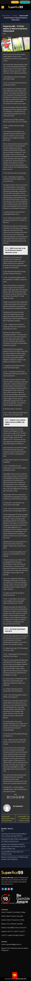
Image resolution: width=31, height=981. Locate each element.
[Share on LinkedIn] (23, 797)
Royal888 (10, 927)
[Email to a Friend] (17, 797)
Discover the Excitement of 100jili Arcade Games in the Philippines (14, 858)
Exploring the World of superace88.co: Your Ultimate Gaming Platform (14, 835)
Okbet (8, 916)
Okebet (4, 927)
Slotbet (3, 920)
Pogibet (4, 931)
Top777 (16, 931)
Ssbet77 (22, 935)
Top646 (9, 935)
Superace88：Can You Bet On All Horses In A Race (24, 818)
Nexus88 (20, 916)
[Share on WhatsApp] (8, 797)
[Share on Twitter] (14, 797)
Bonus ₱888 (25, 2)
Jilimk (17, 927)
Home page (6, 15)
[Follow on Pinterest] (8, 889)
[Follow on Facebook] (2, 889)
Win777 (10, 931)
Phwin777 (23, 927)
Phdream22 (15, 920)
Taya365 (16, 787)
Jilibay (23, 912)
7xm (8, 924)
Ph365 (22, 920)
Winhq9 (13, 924)
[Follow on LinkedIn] (11, 889)
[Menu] (2, 7)
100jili (3, 916)
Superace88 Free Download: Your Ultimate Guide (12, 853)
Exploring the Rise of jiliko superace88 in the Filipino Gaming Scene (14, 840)
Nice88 (15, 935)
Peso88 (8, 912)
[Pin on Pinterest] (20, 797)
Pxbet (3, 912)
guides (14, 15)
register (15, 2)
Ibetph (13, 916)
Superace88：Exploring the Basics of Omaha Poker (8, 818)
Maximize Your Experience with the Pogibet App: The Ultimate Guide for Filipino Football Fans (13, 846)
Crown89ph (16, 912)
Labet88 (20, 924)
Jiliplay (3, 924)
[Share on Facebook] (11, 797)
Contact (11, 903)
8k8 (8, 920)
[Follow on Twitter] (5, 889)
